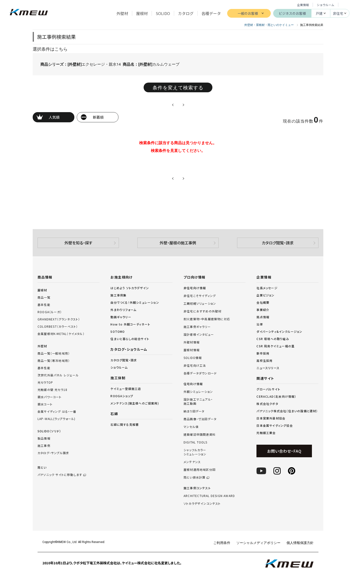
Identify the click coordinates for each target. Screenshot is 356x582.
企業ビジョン (265, 295)
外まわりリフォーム (123, 310)
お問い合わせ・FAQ (284, 451)
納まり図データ (194, 411)
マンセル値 (191, 427)
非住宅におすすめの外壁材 (202, 311)
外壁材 (42, 346)
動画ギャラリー (120, 317)
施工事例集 (118, 295)
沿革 (259, 324)
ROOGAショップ (121, 396)
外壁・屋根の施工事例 (178, 243)
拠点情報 (262, 317)
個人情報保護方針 (300, 542)
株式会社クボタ (267, 404)
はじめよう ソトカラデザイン (129, 288)
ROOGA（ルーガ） (50, 312)
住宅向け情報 (193, 384)
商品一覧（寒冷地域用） (54, 360)
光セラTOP (45, 382)
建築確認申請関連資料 (200, 434)
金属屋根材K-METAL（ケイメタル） (61, 334)
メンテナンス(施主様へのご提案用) (134, 403)
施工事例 (44, 445)
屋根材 (42, 290)
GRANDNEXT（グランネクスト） (59, 319)
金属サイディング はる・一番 (57, 411)
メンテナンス (192, 462)
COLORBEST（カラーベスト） (58, 326)
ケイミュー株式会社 (28, 12)
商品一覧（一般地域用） (54, 353)
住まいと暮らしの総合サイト (129, 339)
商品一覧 (44, 297)
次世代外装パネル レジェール (58, 375)
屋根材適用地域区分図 (200, 470)
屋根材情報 (192, 350)
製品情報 (44, 438)
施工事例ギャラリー (197, 327)
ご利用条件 (221, 542)
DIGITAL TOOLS (196, 442)
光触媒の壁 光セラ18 (52, 390)
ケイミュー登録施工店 (125, 389)
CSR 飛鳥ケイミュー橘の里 (275, 346)
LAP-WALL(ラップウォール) (56, 419)
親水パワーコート (50, 397)
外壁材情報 (192, 342)
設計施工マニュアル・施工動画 (198, 401)
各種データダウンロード (200, 373)
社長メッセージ (266, 288)
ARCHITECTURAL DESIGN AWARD (209, 496)
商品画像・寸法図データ (200, 419)
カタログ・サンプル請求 (53, 453)
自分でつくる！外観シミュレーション (134, 302)
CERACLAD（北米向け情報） (276, 396)
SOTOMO (117, 331)
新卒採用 (262, 353)
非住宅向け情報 (195, 288)
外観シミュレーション (198, 392)
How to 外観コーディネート (130, 324)
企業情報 (303, 5)
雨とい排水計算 (194, 477)
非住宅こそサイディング (200, 296)
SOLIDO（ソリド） (49, 431)
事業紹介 (262, 310)
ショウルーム (325, 5)
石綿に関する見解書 (124, 424)
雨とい (60, 471)
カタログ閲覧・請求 (278, 243)
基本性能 (44, 305)
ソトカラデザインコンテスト (202, 503)
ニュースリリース (267, 368)
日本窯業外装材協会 (270, 418)
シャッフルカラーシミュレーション (195, 452)
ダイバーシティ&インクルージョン (279, 331)
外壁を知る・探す (78, 243)
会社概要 (262, 302)
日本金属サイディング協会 (274, 425)
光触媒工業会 (266, 433)
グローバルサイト (268, 389)
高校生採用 (264, 360)
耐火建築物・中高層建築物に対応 (207, 319)
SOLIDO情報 (193, 358)
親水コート (45, 404)
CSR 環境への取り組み (272, 339)
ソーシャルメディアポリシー (258, 542)
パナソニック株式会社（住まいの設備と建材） (287, 411)
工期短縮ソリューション (200, 303)
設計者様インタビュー (199, 334)
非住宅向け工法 (195, 365)
